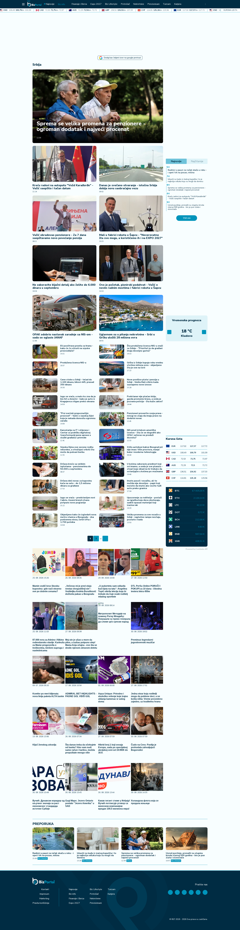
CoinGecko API (202, 549)
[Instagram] (191, 892)
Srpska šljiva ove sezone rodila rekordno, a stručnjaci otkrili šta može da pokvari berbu (77, 450)
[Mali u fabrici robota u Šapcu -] (131, 214)
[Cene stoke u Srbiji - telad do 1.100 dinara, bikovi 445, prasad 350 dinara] (45, 385)
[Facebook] (170, 892)
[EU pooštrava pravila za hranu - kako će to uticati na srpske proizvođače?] (45, 352)
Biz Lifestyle (42, 858)
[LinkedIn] (198, 892)
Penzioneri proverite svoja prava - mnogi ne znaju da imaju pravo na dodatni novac (145, 416)
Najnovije (73, 889)
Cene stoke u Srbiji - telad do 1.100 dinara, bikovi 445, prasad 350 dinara (77, 382)
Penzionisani (96, 903)
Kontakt (45, 889)
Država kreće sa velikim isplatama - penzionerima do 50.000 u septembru (75, 466)
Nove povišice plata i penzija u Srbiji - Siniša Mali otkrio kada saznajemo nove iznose (143, 382)
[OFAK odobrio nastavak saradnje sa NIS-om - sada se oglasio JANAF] (64, 313)
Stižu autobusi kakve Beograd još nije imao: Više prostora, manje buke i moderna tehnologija (145, 450)
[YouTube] (184, 892)
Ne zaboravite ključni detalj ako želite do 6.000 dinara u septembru (63, 286)
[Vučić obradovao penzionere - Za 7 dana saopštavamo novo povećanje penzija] (64, 214)
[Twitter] (177, 892)
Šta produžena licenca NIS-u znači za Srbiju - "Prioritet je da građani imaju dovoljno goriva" (145, 348)
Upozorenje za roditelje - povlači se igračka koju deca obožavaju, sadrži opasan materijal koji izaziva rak (144, 501)
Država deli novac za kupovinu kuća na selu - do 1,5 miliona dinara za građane (76, 483)
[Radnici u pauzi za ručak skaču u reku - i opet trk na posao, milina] (53, 839)
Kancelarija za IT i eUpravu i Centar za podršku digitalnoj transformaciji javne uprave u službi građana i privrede (75, 434)
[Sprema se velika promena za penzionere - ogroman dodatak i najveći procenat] (97, 106)
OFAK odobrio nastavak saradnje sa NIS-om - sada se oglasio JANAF (62, 336)
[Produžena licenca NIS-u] (45, 368)
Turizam (111, 889)
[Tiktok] (205, 892)
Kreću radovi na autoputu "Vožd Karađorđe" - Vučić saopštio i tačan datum (62, 186)
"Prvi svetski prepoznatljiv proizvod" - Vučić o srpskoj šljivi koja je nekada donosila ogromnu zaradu (77, 417)
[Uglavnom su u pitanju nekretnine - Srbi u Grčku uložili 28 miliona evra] (131, 313)
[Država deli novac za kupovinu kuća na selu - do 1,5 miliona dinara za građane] (45, 487)
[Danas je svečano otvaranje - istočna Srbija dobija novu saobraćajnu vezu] (131, 164)
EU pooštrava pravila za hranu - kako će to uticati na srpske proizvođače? (76, 348)
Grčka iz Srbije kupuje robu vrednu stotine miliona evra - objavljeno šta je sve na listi (145, 365)
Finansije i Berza (76, 898)
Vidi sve (186, 218)
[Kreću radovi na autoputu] (64, 164)
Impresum (44, 893)
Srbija (129, 861)
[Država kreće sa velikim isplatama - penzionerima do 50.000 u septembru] (45, 470)
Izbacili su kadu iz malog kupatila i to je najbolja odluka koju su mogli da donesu (185, 180)
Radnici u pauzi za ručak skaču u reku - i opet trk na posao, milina (187, 171)
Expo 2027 (74, 903)
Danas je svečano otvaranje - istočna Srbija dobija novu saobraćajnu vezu (128, 186)
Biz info (72, 893)
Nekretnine (95, 898)
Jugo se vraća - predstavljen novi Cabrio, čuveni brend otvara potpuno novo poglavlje (77, 500)
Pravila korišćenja (40, 903)
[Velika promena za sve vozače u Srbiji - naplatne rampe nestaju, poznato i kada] (111, 520)
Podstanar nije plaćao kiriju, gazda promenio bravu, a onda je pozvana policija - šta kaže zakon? (145, 399)
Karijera (111, 893)
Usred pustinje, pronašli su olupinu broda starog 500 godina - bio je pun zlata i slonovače (186, 207)
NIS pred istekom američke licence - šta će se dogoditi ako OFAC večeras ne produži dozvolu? (144, 434)
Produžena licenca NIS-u (73, 362)
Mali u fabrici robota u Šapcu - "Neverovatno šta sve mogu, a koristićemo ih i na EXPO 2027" (131, 236)
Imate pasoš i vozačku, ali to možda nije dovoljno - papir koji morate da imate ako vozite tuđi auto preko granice (144, 484)
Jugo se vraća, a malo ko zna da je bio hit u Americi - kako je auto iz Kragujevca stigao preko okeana (78, 399)
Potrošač (94, 893)
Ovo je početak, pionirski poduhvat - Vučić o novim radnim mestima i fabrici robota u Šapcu (130, 286)
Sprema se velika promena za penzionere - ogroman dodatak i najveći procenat (91, 126)
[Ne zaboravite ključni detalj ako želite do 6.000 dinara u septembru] (64, 263)
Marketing (44, 898)
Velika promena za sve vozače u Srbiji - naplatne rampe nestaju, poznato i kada (144, 517)
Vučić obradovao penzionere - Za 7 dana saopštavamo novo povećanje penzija (59, 236)
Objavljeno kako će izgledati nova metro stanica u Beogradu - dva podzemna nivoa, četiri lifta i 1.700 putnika (78, 518)
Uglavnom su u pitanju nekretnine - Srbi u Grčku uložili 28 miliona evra (127, 336)
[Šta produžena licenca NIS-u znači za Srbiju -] (111, 352)
